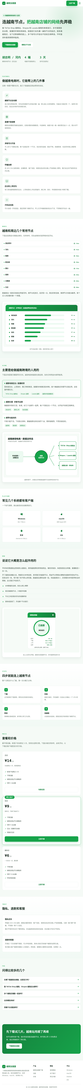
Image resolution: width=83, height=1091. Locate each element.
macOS (69, 1073)
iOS (68, 1080)
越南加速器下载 (38, 1070)
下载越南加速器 (10, 45)
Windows (69, 1070)
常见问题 (53, 1076)
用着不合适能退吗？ (11, 1007)
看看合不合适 (26, 45)
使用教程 (53, 1070)
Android (69, 1076)
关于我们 (53, 1073)
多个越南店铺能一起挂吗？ (14, 993)
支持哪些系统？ (9, 1000)
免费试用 (41, 790)
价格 (34, 1076)
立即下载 (72, 3)
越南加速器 (11, 3)
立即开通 (41, 839)
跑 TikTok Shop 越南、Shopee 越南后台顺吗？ (21, 987)
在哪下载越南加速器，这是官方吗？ (17, 980)
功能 (34, 1073)
